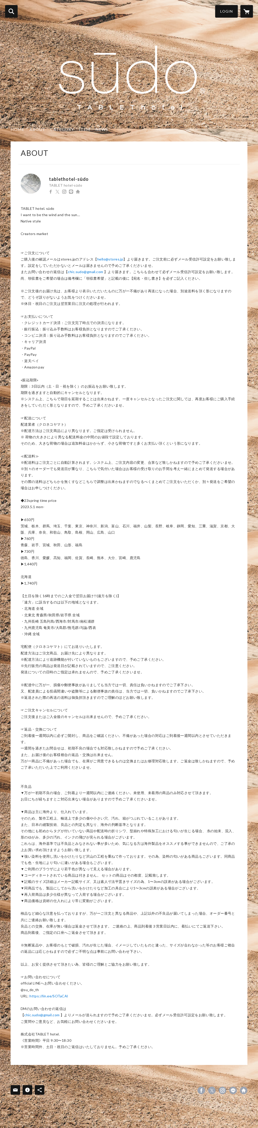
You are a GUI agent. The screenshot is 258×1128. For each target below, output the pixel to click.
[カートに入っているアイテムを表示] (246, 11)
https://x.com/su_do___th (57, 191)
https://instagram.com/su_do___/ (64, 191)
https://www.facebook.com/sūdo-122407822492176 (50, 191)
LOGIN (226, 11)
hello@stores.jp (110, 259)
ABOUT (37, 129)
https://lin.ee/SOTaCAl (48, 996)
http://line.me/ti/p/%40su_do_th (71, 191)
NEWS (101, 129)
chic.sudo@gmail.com (85, 272)
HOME (17, 129)
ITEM (84, 129)
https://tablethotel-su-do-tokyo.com (78, 191)
